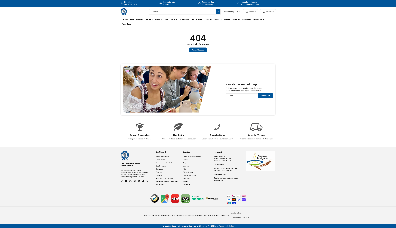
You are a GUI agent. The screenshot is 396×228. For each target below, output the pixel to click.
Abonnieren (265, 96)
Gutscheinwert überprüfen (192, 157)
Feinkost (159, 172)
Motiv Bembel (160, 160)
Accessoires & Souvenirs (164, 178)
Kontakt (185, 181)
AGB (184, 169)
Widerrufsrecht (188, 172)
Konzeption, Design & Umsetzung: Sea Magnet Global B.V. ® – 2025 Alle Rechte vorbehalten (198, 226)
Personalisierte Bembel (164, 163)
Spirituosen (160, 184)
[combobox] (185, 11)
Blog (184, 163)
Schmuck (159, 175)
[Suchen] (218, 11)
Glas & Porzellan (161, 166)
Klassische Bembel (162, 157)
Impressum (186, 184)
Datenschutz (187, 178)
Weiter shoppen (198, 50)
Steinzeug (159, 169)
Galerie (185, 160)
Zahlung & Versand (189, 175)
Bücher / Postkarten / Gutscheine (167, 181)
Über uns (186, 166)
